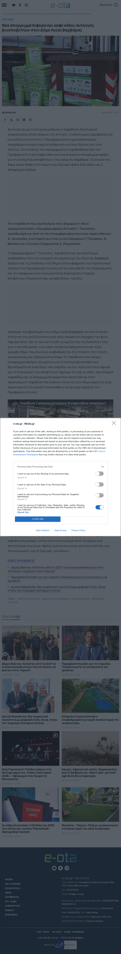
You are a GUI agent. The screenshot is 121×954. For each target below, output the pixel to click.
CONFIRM (38, 519)
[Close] (115, 424)
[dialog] (60, 477)
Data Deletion (42, 530)
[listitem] (60, 466)
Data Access (60, 530)
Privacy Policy (78, 530)
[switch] (99, 473)
